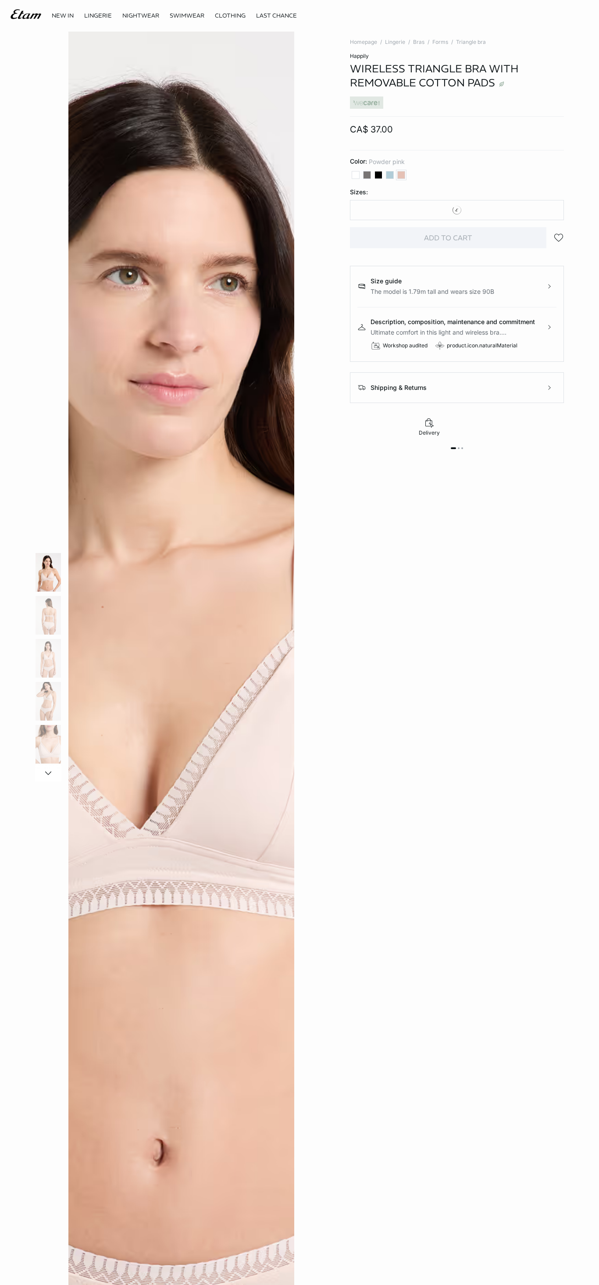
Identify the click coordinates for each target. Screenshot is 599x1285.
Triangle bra (471, 42)
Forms (440, 42)
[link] (63, 16)
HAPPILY (359, 56)
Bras (418, 42)
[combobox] (457, 210)
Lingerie (395, 42)
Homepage (363, 42)
